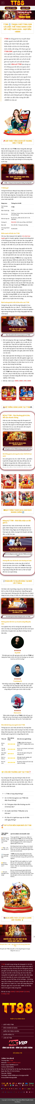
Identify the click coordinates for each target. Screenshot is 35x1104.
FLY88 (3, 993)
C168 (8, 993)
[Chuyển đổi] (3, 794)
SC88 (27, 991)
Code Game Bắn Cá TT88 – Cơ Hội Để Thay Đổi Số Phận (18, 944)
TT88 (6, 39)
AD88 (29, 381)
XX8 (25, 381)
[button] (2, 3)
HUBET (22, 991)
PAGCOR (13, 222)
